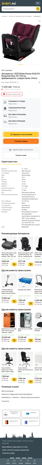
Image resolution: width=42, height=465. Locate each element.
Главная (8, 463)
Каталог (14, 463)
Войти (34, 463)
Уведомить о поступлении (22, 134)
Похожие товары (21, 141)
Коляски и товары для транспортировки (20, 16)
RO (38, 3)
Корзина (21, 463)
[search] (38, 9)
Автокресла (37, 16)
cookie (12, 453)
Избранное (28, 463)
